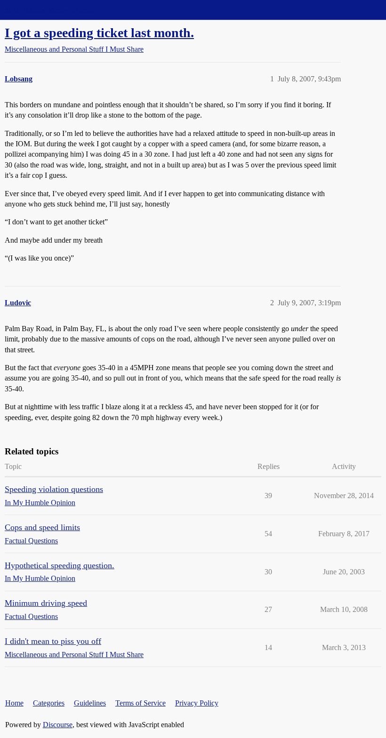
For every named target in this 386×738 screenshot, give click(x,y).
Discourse (57, 725)
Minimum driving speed (46, 603)
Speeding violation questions (54, 489)
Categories (48, 703)
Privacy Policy (196, 703)
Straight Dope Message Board (49, 10)
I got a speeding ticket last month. (99, 32)
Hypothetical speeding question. (59, 565)
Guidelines (90, 703)
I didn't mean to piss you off (53, 641)
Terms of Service (140, 703)
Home (14, 703)
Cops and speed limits (42, 527)
